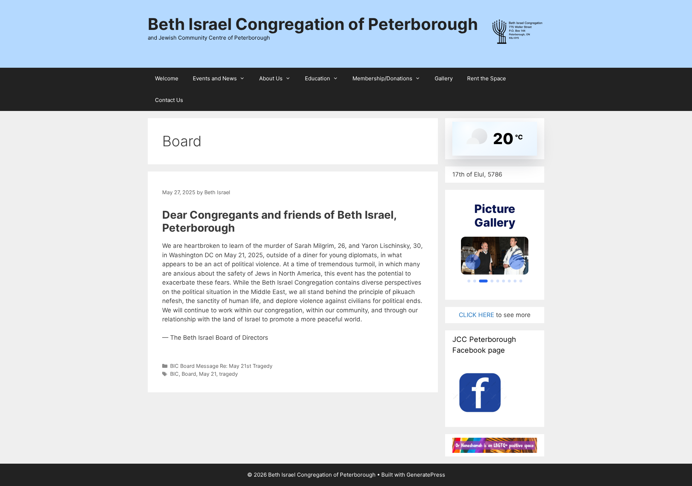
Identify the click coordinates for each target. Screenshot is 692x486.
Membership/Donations (382, 78)
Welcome (166, 78)
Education (317, 78)
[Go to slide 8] (515, 281)
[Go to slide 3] (483, 281)
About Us (271, 78)
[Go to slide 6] (503, 281)
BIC (174, 374)
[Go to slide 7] (509, 281)
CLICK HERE (477, 314)
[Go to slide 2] (474, 281)
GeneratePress (426, 474)
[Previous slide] (472, 261)
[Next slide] (516, 261)
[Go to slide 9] (520, 281)
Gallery (444, 78)
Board (189, 374)
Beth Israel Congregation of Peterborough (313, 24)
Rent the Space (486, 78)
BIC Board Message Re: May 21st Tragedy (221, 366)
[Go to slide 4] (492, 281)
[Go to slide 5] (497, 281)
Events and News (215, 78)
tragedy (228, 374)
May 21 (207, 374)
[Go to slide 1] (468, 281)
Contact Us (169, 100)
